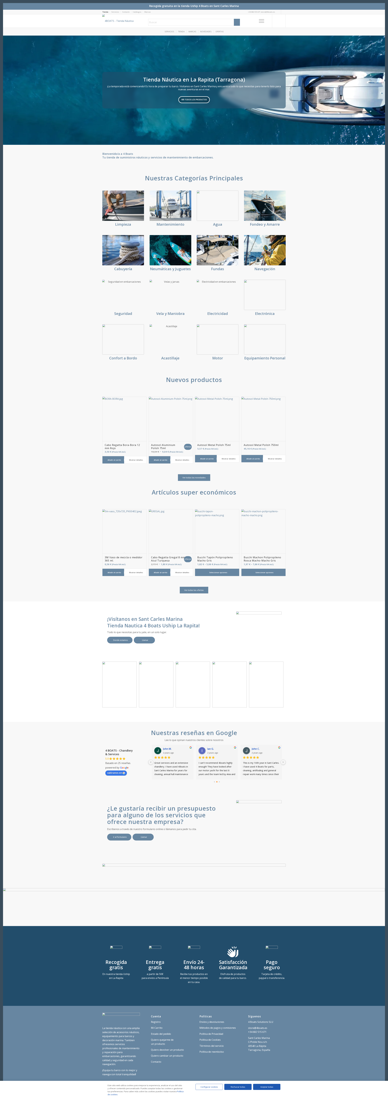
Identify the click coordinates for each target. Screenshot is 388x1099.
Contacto (126, 12)
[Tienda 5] (133, 704)
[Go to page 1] (216, 781)
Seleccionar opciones (218, 572)
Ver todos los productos (194, 99)
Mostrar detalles (136, 460)
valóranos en (114, 772)
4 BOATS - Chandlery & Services (119, 752)
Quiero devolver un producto (167, 1049)
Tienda (105, 12)
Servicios (115, 12)
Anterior (5, 90)
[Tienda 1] (280, 704)
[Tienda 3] (207, 704)
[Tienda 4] (170, 704)
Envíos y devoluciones (211, 1022)
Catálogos (137, 12)
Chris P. (211, 748)
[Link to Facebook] (283, 12)
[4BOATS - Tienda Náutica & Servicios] (122, 21)
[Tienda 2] (243, 704)
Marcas (147, 12)
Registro (156, 1022)
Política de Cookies (210, 1039)
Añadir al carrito (114, 460)
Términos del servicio (211, 1046)
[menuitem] (106, 12)
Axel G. (167, 748)
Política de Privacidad (211, 1034)
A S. (254, 748)
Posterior (382, 90)
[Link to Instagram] (279, 12)
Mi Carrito (156, 1027)
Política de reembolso (211, 1051)
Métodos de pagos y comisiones (217, 1027)
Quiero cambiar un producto (167, 1055)
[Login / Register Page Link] (269, 21)
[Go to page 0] (214, 782)
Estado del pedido (161, 1034)
